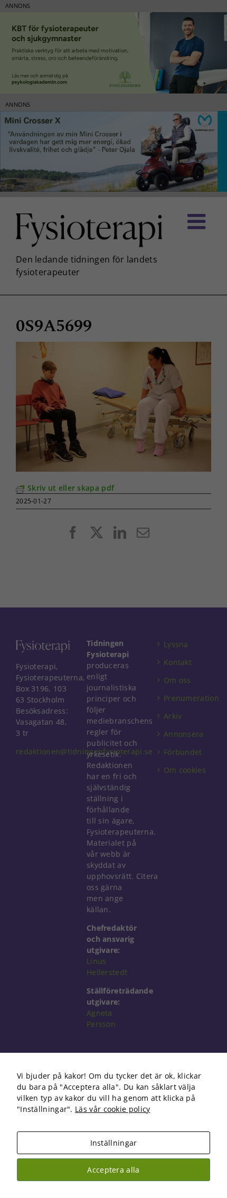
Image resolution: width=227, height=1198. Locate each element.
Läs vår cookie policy (112, 1109)
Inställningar (113, 1143)
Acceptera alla (113, 1170)
